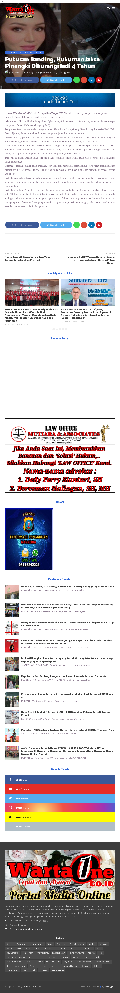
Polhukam (60, 948)
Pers (100, 953)
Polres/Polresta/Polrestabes (19, 957)
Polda (98, 948)
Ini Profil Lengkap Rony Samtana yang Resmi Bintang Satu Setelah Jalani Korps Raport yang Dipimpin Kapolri (67, 659)
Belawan (86, 966)
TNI (70, 948)
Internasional (43, 953)
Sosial (50, 944)
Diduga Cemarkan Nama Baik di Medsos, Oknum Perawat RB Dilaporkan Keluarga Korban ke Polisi (67, 624)
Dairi (34, 970)
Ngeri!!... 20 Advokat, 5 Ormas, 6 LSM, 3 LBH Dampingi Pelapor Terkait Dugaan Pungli (65, 713)
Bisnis (39, 957)
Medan (19, 948)
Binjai (96, 957)
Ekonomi (21, 944)
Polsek (75, 957)
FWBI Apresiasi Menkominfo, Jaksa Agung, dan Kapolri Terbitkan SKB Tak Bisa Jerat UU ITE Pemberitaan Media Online (66, 641)
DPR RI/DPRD (53, 961)
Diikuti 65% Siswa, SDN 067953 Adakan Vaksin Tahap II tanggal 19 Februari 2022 (67, 586)
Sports (40, 961)
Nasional (29, 52)
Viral (78, 948)
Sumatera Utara (77, 944)
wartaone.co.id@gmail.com (29, 929)
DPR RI (96, 966)
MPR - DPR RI (57, 970)
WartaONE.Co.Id (29, 987)
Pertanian (64, 957)
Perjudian (67, 961)
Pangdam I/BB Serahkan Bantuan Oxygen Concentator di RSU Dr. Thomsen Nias (67, 730)
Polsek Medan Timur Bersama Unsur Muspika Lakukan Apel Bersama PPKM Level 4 (67, 695)
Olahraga (88, 948)
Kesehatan (61, 944)
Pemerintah (27, 953)
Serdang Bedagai (70, 966)
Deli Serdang (12, 953)
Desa (8, 966)
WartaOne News (83, 961)
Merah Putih (20, 966)
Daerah (9, 944)
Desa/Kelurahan (14, 961)
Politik (39, 52)
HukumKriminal (14, 52)
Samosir (54, 966)
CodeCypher (110, 987)
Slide (28, 948)
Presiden (86, 957)
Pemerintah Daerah (43, 948)
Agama (91, 953)
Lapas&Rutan (58, 953)
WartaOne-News (102, 961)
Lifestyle (92, 944)
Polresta (29, 961)
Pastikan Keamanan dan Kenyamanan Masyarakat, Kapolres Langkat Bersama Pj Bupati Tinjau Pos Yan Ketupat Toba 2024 (67, 606)
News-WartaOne (76, 953)
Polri (45, 966)
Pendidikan (51, 957)
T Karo (25, 970)
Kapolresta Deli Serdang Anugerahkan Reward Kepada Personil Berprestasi (64, 676)
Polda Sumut (12, 970)
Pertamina (34, 966)
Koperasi (44, 970)
